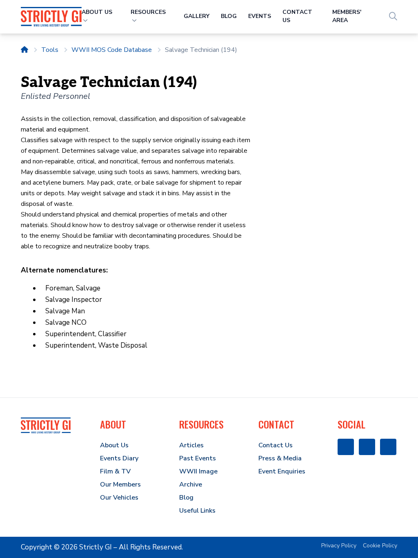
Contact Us (275, 445)
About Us (114, 445)
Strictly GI (95, 547)
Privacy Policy (338, 545)
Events (259, 16)
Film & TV (115, 471)
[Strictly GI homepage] (46, 425)
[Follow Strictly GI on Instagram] (367, 447)
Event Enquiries (281, 471)
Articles (191, 445)
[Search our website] (393, 16)
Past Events (197, 458)
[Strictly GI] (51, 16)
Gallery (196, 16)
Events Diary (119, 458)
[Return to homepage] (24, 49)
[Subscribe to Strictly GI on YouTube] (388, 447)
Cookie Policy (380, 545)
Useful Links (197, 510)
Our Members (120, 484)
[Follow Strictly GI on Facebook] (346, 447)
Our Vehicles (119, 497)
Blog (229, 16)
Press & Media (280, 458)
